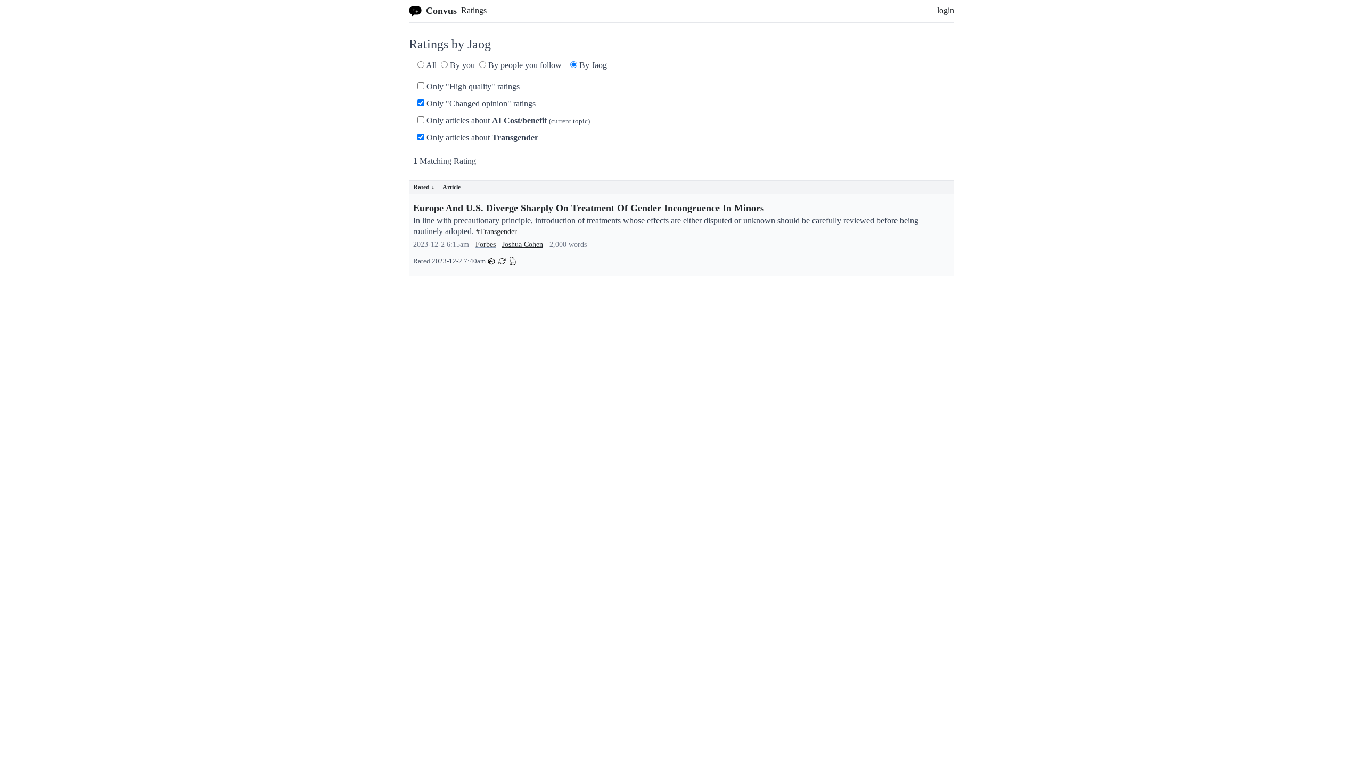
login (945, 10)
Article (451, 187)
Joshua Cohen (522, 244)
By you (461, 65)
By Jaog (592, 65)
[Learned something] (491, 260)
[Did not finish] (512, 260)
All (430, 65)
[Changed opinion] (502, 260)
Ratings (474, 10)
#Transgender (496, 232)
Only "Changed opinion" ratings (480, 103)
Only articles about (507, 120)
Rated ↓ (423, 187)
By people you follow (524, 65)
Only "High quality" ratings (472, 86)
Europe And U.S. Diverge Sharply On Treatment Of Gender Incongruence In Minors (588, 208)
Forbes (485, 244)
